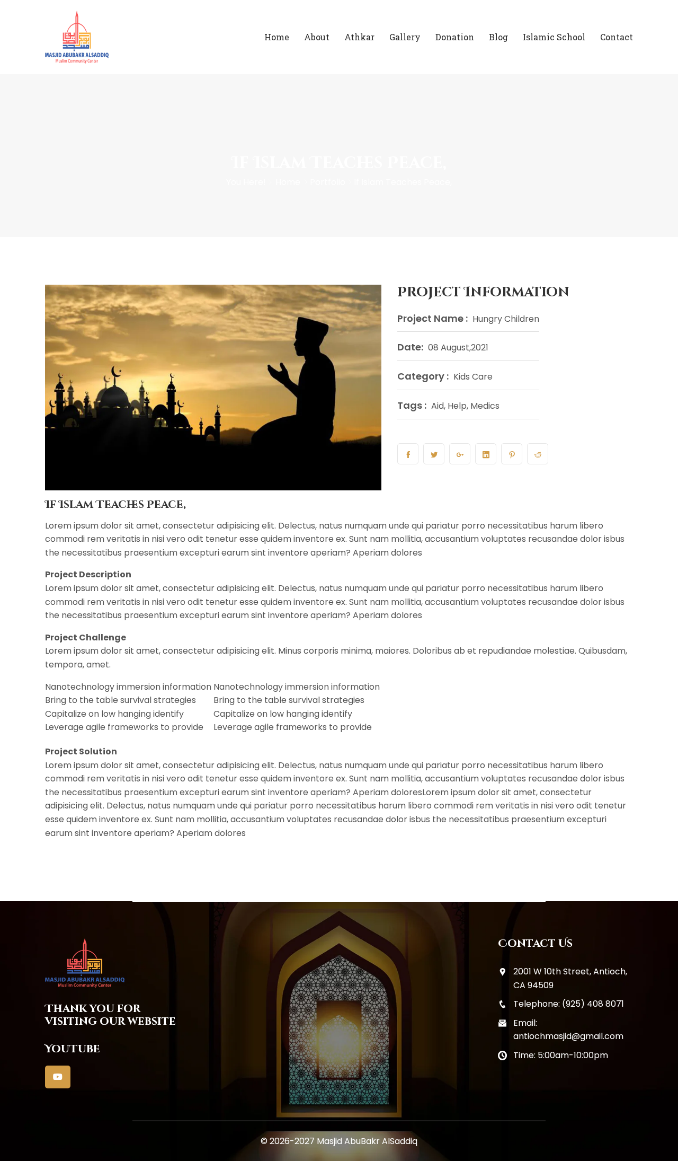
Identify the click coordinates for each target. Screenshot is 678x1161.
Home (276, 36)
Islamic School (554, 36)
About (316, 36)
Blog (498, 36)
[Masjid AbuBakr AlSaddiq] (112, 37)
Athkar (359, 36)
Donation (454, 36)
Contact (616, 36)
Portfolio (327, 182)
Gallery (405, 36)
